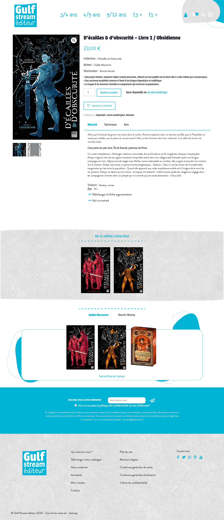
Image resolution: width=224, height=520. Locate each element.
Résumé (92, 124)
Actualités (76, 475)
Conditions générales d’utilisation (138, 475)
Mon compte (78, 483)
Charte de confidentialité (133, 483)
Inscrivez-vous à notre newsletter (84, 399)
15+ (96, 189)
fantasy (102, 185)
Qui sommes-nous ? (82, 452)
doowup (73, 513)
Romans (130, 115)
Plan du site (126, 452)
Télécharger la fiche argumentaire (112, 194)
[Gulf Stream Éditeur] (25, 15)
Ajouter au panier (109, 92)
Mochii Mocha (107, 71)
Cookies (75, 490)
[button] (74, 40)
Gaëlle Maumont (102, 65)
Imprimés (101, 115)
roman (111, 185)
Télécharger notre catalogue (86, 460)
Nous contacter (79, 467)
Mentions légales (129, 460)
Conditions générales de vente (136, 467)
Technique (110, 124)
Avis (126, 124)
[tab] (92, 124)
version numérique (157, 92)
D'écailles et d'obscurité (109, 58)
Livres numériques (116, 115)
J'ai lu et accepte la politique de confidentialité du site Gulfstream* (114, 405)
